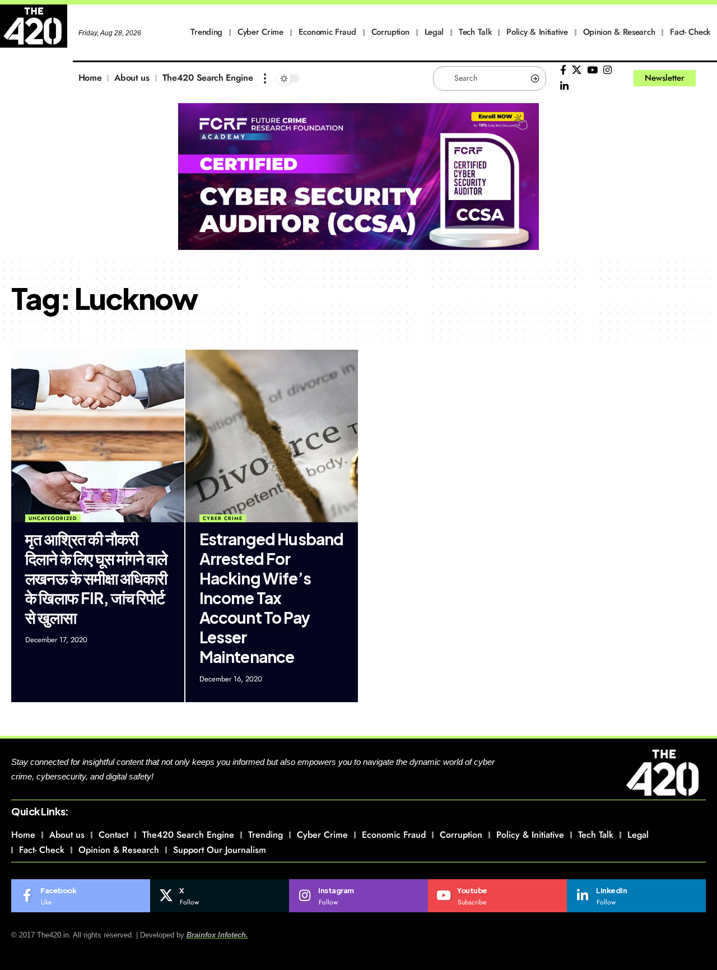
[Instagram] (607, 70)
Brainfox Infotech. (217, 935)
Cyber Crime (223, 518)
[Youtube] (497, 896)
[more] (265, 78)
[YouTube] (592, 70)
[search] (708, 78)
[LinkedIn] (564, 86)
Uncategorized (53, 518)
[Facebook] (563, 70)
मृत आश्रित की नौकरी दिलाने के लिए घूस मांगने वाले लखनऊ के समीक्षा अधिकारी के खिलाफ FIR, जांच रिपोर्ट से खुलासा (96, 578)
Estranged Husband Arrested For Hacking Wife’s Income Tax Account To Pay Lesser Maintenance (271, 597)
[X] (576, 70)
